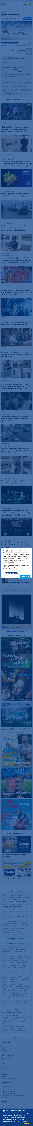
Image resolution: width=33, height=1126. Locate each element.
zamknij (26, 1123)
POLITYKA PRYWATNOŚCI (12, 574)
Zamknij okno (25, 576)
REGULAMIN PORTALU (11, 572)
